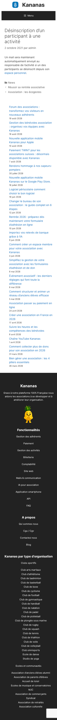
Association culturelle (30, 706)
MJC (30, 689)
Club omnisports (31, 650)
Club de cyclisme (31, 591)
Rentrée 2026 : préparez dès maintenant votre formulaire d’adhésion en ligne (26, 220)
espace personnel (15, 73)
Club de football (30, 595)
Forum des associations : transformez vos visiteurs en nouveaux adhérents (26, 110)
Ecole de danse (31, 654)
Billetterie (28, 457)
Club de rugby (30, 624)
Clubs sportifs (28, 562)
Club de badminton (31, 578)
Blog (28, 544)
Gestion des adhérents (28, 436)
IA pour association (28, 484)
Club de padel (30, 612)
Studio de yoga (31, 658)
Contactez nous (28, 537)
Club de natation (31, 607)
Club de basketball (31, 582)
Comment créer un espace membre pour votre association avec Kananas (30, 248)
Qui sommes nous (28, 523)
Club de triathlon (31, 637)
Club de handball (31, 603)
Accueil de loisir (30, 681)
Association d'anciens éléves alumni (30, 672)
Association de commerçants (30, 694)
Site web (28, 471)
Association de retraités (31, 702)
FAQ (28, 505)
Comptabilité (28, 464)
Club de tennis (31, 633)
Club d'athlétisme (30, 574)
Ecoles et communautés (28, 665)
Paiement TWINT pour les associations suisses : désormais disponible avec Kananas (29, 154)
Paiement (28, 443)
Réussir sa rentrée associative (26, 87)
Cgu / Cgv (28, 530)
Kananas (33, 5)
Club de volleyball (30, 645)
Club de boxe (31, 586)
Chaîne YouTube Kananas (24, 338)
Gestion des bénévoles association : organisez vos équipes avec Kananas (30, 126)
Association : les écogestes (24, 92)
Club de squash (30, 629)
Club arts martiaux (31, 569)
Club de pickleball (30, 616)
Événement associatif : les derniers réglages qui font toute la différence (30, 279)
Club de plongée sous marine (31, 620)
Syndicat (30, 698)
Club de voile (31, 641)
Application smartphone (28, 491)
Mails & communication (28, 478)
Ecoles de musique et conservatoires (31, 685)
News (11, 82)
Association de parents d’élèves (31, 677)
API (28, 498)
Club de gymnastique (30, 599)
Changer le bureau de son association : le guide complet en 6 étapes (30, 205)
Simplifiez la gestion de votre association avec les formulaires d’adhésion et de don (28, 264)
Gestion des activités (28, 450)
